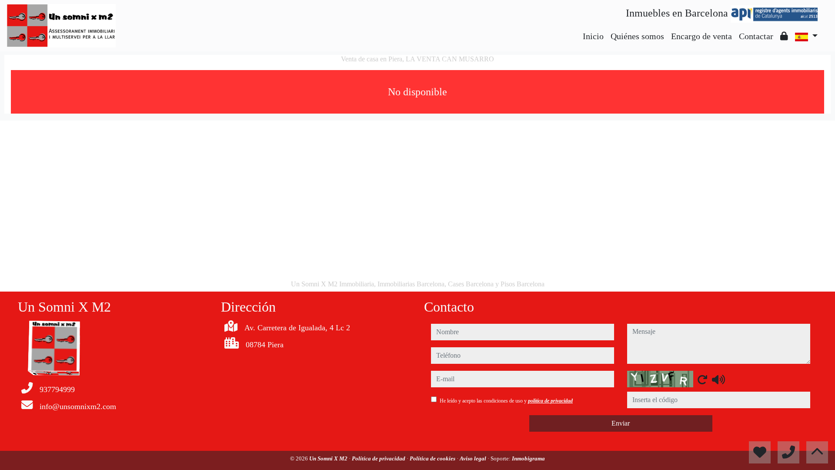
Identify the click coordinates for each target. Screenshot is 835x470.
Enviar (620, 423)
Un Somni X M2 (329, 458)
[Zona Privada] (784, 36)
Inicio (593, 36)
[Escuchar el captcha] (718, 379)
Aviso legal (474, 458)
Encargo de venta (701, 36)
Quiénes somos (637, 36)
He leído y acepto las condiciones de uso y (506, 401)
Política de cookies (433, 458)
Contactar (756, 36)
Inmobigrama (528, 458)
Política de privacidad (379, 458)
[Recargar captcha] (702, 379)
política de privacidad (550, 401)
